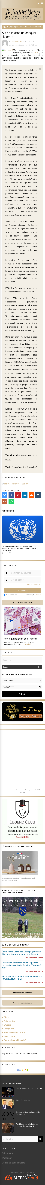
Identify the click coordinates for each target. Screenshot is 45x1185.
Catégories (9, 1029)
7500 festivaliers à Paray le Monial (29, 1088)
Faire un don (9, 1021)
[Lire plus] (27, 644)
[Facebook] (11, 495)
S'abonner (7, 1158)
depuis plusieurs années (16, 370)
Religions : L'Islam (9, 27)
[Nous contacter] (20, 1070)
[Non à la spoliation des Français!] (22, 635)
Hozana (22, 792)
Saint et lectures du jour (14, 1033)
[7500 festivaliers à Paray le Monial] (8, 1096)
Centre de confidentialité (15, 1040)
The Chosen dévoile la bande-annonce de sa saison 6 (27, 1125)
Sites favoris (9, 1036)
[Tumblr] (38, 495)
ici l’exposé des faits (17, 467)
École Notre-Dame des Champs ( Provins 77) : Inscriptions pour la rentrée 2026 (21, 953)
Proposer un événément (22, 1003)
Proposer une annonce (22, 993)
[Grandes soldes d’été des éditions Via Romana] (8, 1120)
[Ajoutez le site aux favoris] (23, 1070)
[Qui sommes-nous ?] (18, 1070)
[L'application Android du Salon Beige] (27, 1070)
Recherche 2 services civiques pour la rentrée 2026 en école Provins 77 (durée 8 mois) (21, 965)
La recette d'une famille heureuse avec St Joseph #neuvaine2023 (21, 790)
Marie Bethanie (17, 41)
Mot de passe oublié (34, 585)
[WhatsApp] (11, 501)
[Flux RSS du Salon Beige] (25, 1070)
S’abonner (8, 1025)
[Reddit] (31, 495)
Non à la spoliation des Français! (21, 638)
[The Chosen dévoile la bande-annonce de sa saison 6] (8, 1132)
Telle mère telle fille (23, 1100)
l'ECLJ (36, 53)
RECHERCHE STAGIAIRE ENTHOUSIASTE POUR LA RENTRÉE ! (22, 977)
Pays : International (32, 26)
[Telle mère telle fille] (8, 1108)
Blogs (6, 1017)
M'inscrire (38, 594)
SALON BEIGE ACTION (22, 603)
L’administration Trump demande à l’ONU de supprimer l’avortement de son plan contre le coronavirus (19, 548)
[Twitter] (4, 495)
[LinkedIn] (24, 495)
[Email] (4, 501)
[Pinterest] (18, 495)
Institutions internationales (13, 26)
